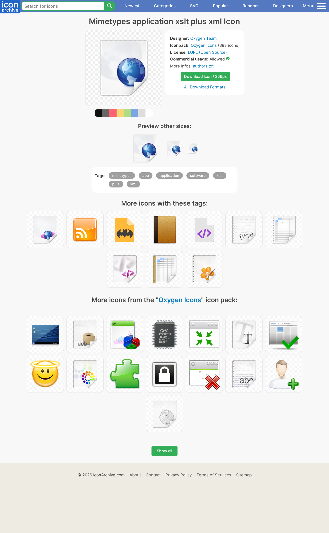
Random (251, 5)
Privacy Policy (178, 475)
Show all (164, 450)
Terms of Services (214, 475)
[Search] (109, 6)
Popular (220, 5)
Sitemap (244, 475)
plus (115, 184)
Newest (132, 5)
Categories (165, 5)
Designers (283, 5)
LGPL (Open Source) (207, 52)
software (198, 175)
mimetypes (122, 175)
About (135, 475)
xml (133, 184)
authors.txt (203, 66)
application (169, 175)
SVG (194, 5)
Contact (153, 475)
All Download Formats (204, 87)
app (145, 175)
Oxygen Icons (204, 45)
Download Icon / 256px (205, 76)
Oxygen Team (203, 38)
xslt (220, 175)
